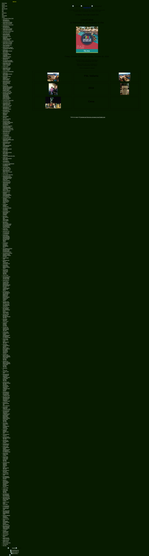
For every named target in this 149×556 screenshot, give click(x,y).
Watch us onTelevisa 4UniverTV (5, 114)
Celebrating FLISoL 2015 (8, 41)
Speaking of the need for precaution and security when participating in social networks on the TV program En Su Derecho (7, 96)
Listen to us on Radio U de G (6, 541)
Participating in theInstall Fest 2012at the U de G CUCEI (7, 104)
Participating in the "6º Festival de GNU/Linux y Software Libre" (6, 394)
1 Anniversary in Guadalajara (6, 506)
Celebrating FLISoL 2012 (8, 129)
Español (14, 548)
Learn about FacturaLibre (8, 71)
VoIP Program (6, 534)
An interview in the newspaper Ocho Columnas (6, 495)
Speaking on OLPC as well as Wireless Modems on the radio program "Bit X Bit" (6, 357)
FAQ (3, 10)
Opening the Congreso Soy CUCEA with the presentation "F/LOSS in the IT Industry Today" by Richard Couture (7, 88)
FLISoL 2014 (5, 66)
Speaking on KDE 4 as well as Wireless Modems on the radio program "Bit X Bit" (6, 364)
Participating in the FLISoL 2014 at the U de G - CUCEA (7, 64)
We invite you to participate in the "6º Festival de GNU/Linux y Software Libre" (6, 399)
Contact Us (4, 12)
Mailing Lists (4, 5)
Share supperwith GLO (6, 117)
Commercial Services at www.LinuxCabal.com (92, 117)
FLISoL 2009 (5, 275)
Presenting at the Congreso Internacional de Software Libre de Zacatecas (8, 123)
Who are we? (4, 8)
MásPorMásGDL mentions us (6, 59)
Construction (5, 544)
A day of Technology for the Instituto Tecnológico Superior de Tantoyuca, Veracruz (6, 483)
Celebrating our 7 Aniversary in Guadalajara (6, 134)
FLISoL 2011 (5, 173)
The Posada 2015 (6, 32)
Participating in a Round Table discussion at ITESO (6, 213)
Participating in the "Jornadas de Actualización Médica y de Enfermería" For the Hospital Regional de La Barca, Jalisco (6, 296)
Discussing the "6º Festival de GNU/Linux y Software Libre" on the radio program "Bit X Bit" (6, 377)
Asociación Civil (87, 7)
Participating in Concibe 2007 (6, 444)
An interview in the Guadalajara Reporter (6, 477)
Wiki (3, 11)
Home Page (4, 3)
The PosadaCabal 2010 (8, 174)
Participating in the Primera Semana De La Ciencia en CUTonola (7, 83)
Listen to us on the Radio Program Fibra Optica (7, 51)
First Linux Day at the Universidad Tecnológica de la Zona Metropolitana (6, 521)
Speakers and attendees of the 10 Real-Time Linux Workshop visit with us (6, 304)
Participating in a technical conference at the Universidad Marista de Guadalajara (7, 194)
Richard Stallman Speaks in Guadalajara (6, 516)
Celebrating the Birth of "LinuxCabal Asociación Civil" (6, 262)
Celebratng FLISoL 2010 (5, 229)
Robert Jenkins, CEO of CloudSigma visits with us (8, 48)
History (3, 17)
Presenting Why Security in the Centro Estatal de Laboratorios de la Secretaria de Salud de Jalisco (7, 224)
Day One (5, 545)
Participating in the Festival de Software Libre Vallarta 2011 (8, 139)
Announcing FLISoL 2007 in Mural (5, 454)
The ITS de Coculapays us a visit (7, 119)
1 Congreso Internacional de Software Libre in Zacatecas (8, 164)
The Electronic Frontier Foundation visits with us (8, 61)
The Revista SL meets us (6, 435)
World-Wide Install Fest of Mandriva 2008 (6, 408)
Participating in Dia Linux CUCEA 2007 (6, 471)
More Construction (7, 542)
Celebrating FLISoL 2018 (8, 18)
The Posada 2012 (6, 101)
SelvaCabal (4, 15)
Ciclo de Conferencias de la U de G (5, 531)
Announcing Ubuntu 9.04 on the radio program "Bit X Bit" (5, 271)
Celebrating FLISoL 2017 (8, 24)
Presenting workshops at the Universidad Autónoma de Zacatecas (8, 127)
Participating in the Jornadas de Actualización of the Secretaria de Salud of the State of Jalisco (6, 238)
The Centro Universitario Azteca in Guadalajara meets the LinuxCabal (6, 425)
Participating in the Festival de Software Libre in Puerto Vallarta (7, 78)
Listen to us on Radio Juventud (6, 538)
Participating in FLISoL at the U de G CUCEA (7, 23)
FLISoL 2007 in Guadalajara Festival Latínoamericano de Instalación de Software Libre (6, 449)
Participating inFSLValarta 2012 (6, 111)
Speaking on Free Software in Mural (6, 441)
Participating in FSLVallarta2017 (6, 20)
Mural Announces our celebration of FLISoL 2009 (6, 277)
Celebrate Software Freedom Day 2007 (6, 431)
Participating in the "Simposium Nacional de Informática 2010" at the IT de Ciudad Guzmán (7, 178)
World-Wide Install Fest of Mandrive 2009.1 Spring (6, 266)
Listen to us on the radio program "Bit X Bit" (6, 437)
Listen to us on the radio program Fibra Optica (7, 149)
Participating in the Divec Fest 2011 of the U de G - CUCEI (7, 170)
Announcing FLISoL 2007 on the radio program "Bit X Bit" (5, 459)
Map (3, 14)
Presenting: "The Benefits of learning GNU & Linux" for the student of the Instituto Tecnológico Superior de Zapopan (6, 349)
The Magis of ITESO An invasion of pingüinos (7, 209)
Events (3, 4)
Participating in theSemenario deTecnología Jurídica (7, 107)
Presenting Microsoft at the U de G (5, 320)
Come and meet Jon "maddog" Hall (7, 168)
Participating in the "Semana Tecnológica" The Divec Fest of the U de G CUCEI (7, 200)
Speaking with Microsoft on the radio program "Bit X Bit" (6, 316)
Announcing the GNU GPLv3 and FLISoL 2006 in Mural (6, 499)
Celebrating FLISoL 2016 (8, 31)
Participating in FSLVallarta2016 (6, 27)
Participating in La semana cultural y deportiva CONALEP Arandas (7, 55)
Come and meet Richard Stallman (6, 34)
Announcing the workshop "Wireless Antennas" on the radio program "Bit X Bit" (6, 465)
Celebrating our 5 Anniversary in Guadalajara (6, 232)
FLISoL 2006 (5, 487)
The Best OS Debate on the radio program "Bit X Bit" (6, 329)
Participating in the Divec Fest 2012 (7, 131)
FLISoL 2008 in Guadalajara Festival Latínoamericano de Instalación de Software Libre (6, 334)
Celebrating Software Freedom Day (6, 205)
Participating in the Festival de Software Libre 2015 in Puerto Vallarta (7, 38)
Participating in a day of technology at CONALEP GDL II (5, 245)
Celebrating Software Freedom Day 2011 (9, 155)
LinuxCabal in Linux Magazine (6, 161)
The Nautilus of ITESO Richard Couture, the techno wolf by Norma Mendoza (7, 250)
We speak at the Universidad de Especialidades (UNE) (6, 512)
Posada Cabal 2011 (7, 137)
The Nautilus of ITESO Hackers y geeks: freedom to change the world (7, 255)
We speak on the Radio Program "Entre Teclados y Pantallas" (6, 527)
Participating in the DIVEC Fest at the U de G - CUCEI (7, 69)
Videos (3, 7)
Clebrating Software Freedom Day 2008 (5, 324)
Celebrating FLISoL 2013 (8, 100)
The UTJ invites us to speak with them (7, 45)
